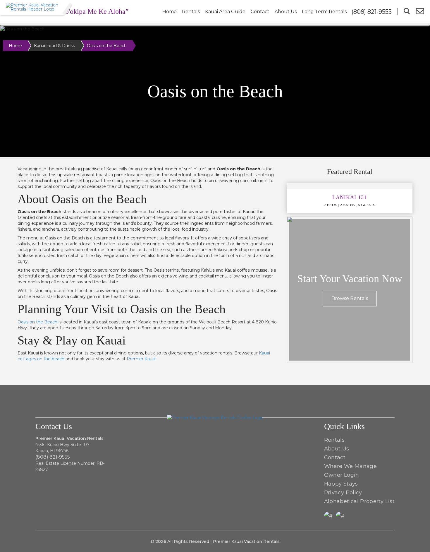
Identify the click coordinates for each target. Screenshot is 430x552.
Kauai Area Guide (225, 11)
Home (169, 11)
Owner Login (341, 475)
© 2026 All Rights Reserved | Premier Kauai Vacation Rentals (215, 541)
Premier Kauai (141, 358)
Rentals (191, 11)
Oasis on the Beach (37, 322)
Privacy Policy (343, 492)
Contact (260, 11)
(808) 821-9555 (52, 457)
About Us (286, 11)
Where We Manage (350, 466)
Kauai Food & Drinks (54, 45)
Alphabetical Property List (359, 501)
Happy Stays (341, 484)
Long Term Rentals (324, 11)
